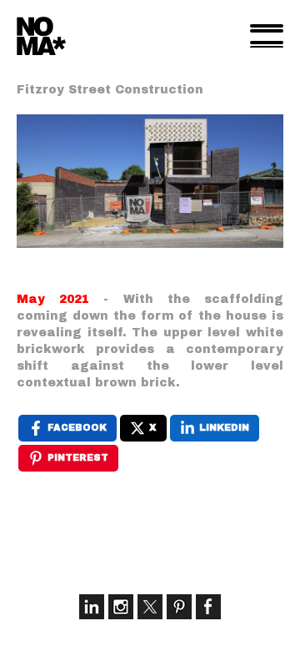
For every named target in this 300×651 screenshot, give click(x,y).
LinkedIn (91, 606)
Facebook (208, 606)
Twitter (150, 606)
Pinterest (179, 606)
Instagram (120, 606)
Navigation (266, 36)
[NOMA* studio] (41, 36)
